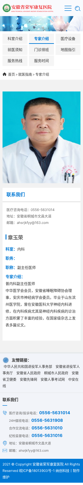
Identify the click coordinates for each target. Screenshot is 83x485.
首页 (11, 74)
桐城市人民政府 (56, 373)
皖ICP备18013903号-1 (37, 470)
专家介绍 (41, 38)
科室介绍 (15, 38)
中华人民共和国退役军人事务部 (28, 366)
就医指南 (25, 74)
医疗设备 (68, 38)
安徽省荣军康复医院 (48, 464)
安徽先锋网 (28, 379)
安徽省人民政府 (28, 373)
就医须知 (15, 49)
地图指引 (68, 49)
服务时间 (41, 60)
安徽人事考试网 (53, 379)
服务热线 (15, 60)
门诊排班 (41, 49)
